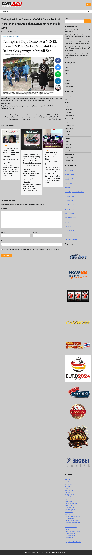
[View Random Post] (88, 11)
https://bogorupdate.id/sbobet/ (74, 192)
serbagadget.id (69, 490)
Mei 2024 (67, 138)
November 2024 (69, 118)
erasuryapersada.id (71, 527)
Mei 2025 (67, 99)
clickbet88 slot (69, 209)
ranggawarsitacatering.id (72, 531)
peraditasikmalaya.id (71, 482)
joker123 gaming (70, 213)
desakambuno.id (70, 533)
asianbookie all (69, 205)
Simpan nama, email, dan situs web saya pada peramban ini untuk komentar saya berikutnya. (32, 249)
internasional (68, 77)
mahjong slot (69, 183)
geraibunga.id (69, 484)
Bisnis (66, 67)
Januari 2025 (68, 112)
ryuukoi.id (68, 492)
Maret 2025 (68, 106)
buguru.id (68, 497)
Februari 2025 (69, 109)
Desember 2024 (69, 115)
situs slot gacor (69, 196)
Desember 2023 (69, 154)
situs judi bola (69, 179)
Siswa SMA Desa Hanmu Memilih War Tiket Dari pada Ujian (52, 156)
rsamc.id (67, 529)
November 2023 (69, 157)
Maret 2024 (68, 144)
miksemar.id (69, 512)
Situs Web (4, 241)
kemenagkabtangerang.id (72, 522)
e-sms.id (67, 486)
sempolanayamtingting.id (73, 516)
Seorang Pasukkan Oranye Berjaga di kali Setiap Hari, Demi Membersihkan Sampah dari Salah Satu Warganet (77, 48)
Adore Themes (61, 552)
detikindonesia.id (70, 514)
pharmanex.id (69, 540)
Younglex (11, 108)
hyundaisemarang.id (71, 503)
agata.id (67, 488)
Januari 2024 (68, 151)
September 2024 (69, 125)
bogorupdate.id (69, 518)
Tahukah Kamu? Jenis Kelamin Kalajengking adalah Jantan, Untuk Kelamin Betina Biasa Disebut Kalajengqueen (32, 158)
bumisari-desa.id (70, 535)
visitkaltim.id (69, 537)
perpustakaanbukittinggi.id (73, 542)
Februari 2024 (69, 147)
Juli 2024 (67, 131)
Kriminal (67, 83)
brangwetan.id (69, 495)
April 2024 (68, 141)
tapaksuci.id (68, 505)
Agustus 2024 (69, 128)
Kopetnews (29, 106)
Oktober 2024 (69, 122)
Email (35, 232)
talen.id (67, 480)
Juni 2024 (67, 135)
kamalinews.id (69, 507)
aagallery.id (68, 501)
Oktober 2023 (69, 160)
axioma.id (68, 525)
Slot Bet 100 (69, 187)
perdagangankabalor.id (72, 520)
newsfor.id (68, 499)
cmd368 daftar (69, 175)
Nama (3, 232)
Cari (66, 18)
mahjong (68, 226)
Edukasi (67, 70)
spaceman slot (69, 222)
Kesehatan (68, 80)
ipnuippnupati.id (70, 510)
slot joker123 (69, 170)
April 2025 (68, 102)
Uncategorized (69, 86)
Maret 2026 (68, 96)
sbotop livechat (70, 235)
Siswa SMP (47, 106)
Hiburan (5, 11)
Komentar (4, 208)
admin (20, 32)
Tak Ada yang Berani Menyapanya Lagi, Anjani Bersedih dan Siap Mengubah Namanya (11, 152)
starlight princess (70, 230)
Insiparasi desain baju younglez (15, 106)
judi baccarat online (71, 239)
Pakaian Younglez (38, 106)
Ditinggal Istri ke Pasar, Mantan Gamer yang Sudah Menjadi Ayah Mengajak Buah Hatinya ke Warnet (77, 36)
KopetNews (40, 552)
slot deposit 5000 (70, 217)
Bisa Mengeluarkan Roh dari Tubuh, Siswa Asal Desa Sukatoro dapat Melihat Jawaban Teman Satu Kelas (77, 55)
